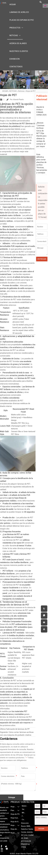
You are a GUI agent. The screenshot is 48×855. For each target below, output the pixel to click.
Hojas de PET (31, 91)
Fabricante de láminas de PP (18, 729)
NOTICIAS (13, 91)
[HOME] (3, 3)
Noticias (21, 91)
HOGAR (5, 91)
